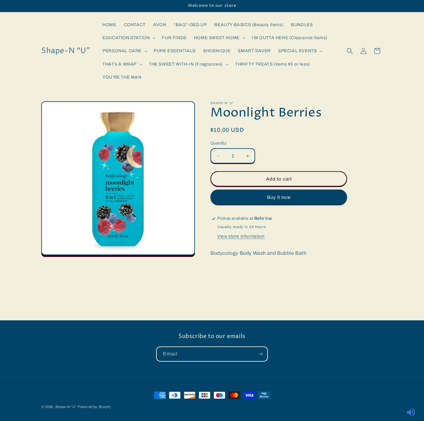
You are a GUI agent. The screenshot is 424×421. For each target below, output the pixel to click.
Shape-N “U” (66, 407)
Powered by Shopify (94, 407)
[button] (128, 37)
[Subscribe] (260, 354)
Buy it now (279, 197)
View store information (240, 236)
